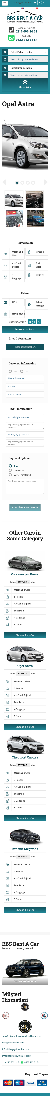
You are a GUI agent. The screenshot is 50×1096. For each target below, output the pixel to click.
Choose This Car (25, 635)
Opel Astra (25, 666)
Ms (27, 371)
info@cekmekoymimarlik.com (16, 1055)
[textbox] (28, 52)
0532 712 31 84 (26, 40)
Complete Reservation (25, 507)
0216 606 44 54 (26, 31)
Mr (15, 371)
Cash (16, 466)
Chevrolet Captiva (25, 757)
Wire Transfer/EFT (23, 474)
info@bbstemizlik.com (13, 1042)
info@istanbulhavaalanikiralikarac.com (21, 1036)
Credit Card (19, 470)
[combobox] (28, 52)
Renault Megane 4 (25, 849)
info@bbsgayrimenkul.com (15, 1049)
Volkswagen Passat (25, 574)
